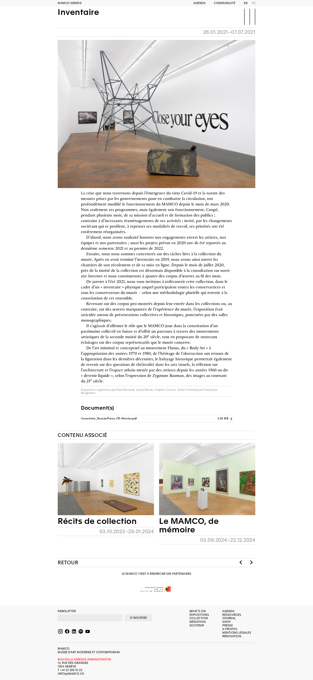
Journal (229, 618)
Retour (68, 562)
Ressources (231, 614)
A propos (229, 629)
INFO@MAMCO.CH (71, 673)
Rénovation (231, 636)
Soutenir (197, 625)
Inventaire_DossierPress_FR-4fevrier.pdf (156, 418)
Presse (227, 625)
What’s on (198, 611)
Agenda (199, 3)
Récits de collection (97, 521)
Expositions (199, 614)
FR (253, 3)
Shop (226, 621)
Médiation (198, 621)
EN (246, 3)
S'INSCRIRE (138, 617)
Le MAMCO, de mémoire (189, 525)
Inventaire (78, 12)
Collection (199, 618)
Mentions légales (236, 632)
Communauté (224, 3)
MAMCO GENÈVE (70, 3)
